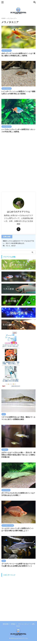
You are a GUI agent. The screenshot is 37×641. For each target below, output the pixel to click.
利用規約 (13, 624)
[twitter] (18, 229)
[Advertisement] (18, 172)
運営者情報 (5, 624)
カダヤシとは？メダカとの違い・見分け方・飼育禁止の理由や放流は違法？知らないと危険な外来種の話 (18, 455)
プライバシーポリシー (23, 624)
